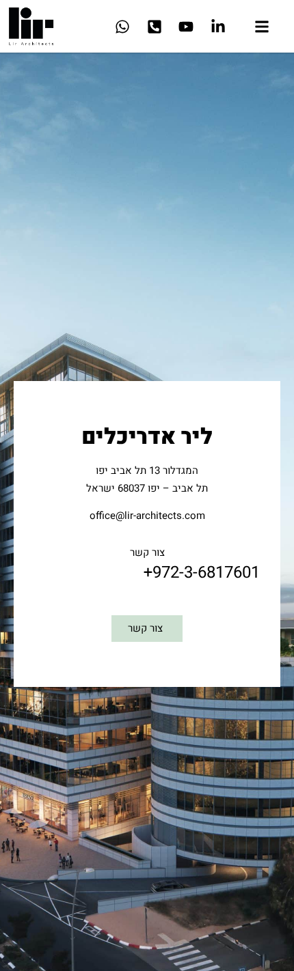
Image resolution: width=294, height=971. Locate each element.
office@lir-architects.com (147, 515)
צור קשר (147, 552)
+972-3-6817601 (202, 573)
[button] (261, 28)
